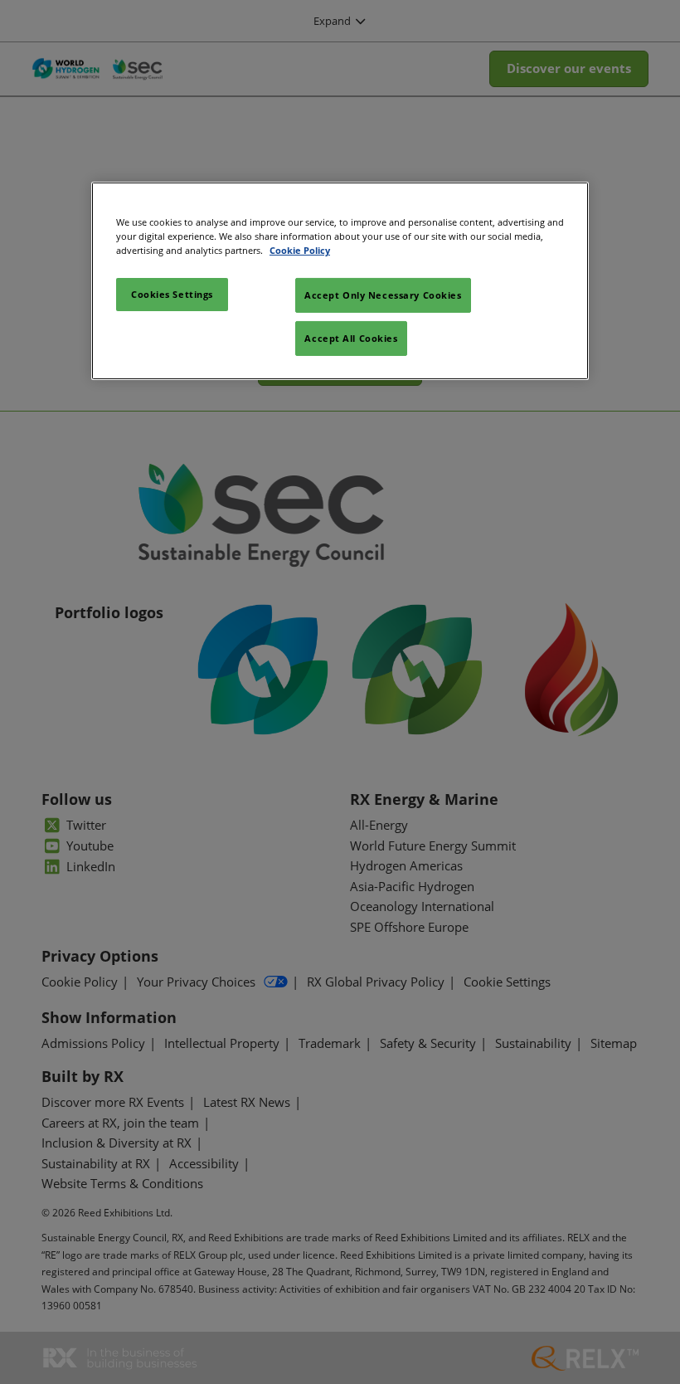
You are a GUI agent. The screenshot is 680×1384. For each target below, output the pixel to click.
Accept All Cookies (350, 338)
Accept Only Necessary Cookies (383, 295)
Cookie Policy (300, 250)
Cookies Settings (172, 294)
